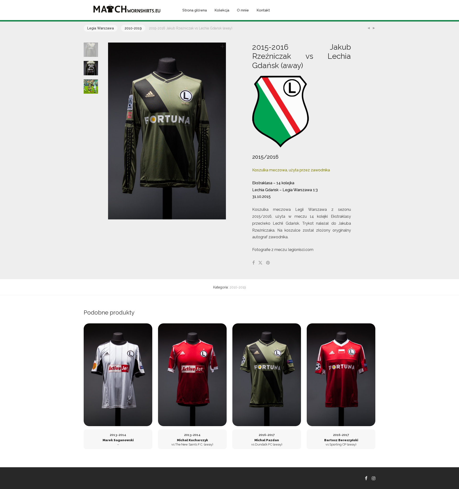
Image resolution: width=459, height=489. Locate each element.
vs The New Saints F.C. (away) (192, 439)
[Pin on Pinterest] (268, 263)
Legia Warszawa (100, 28)
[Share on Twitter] (260, 263)
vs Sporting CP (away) (341, 439)
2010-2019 (133, 28)
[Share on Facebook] (253, 263)
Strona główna (194, 10)
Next (223, 131)
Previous (111, 131)
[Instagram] (373, 478)
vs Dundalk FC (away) (266, 439)
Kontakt (263, 10)
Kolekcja (221, 10)
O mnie (243, 10)
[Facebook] (366, 478)
